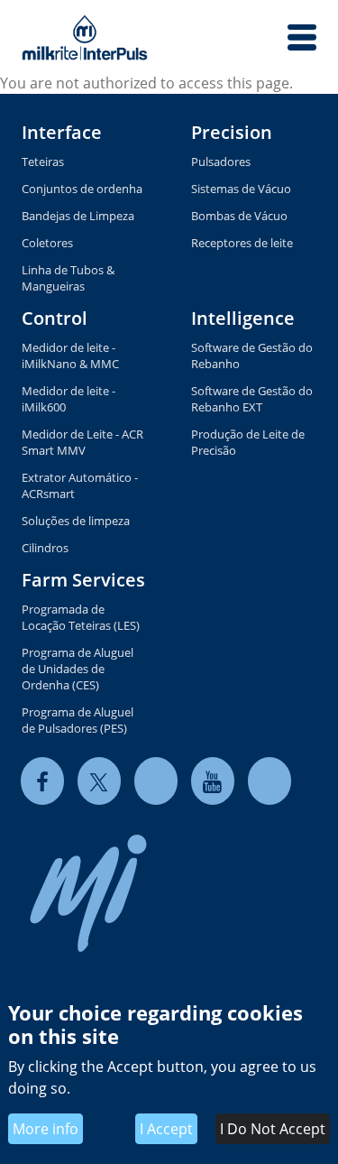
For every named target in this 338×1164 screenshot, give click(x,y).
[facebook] (42, 781)
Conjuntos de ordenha (82, 188)
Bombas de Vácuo (239, 216)
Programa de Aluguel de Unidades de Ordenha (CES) (77, 668)
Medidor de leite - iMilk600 (68, 399)
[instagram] (269, 781)
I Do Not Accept (272, 1129)
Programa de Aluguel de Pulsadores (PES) (77, 720)
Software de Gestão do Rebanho (252, 355)
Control (54, 318)
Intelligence (243, 318)
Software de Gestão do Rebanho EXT (252, 399)
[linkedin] (156, 781)
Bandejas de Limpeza (78, 216)
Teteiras (43, 161)
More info (45, 1129)
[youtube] (213, 781)
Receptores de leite (242, 243)
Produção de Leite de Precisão (248, 442)
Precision (231, 132)
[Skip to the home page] (85, 37)
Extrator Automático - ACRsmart (80, 485)
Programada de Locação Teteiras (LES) (81, 617)
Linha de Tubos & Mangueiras (68, 278)
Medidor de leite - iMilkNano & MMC (70, 355)
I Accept (166, 1129)
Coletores (47, 243)
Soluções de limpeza (76, 521)
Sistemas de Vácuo (241, 188)
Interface (62, 132)
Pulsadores (221, 161)
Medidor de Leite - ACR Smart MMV (82, 442)
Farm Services (83, 580)
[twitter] (99, 781)
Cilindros (45, 548)
